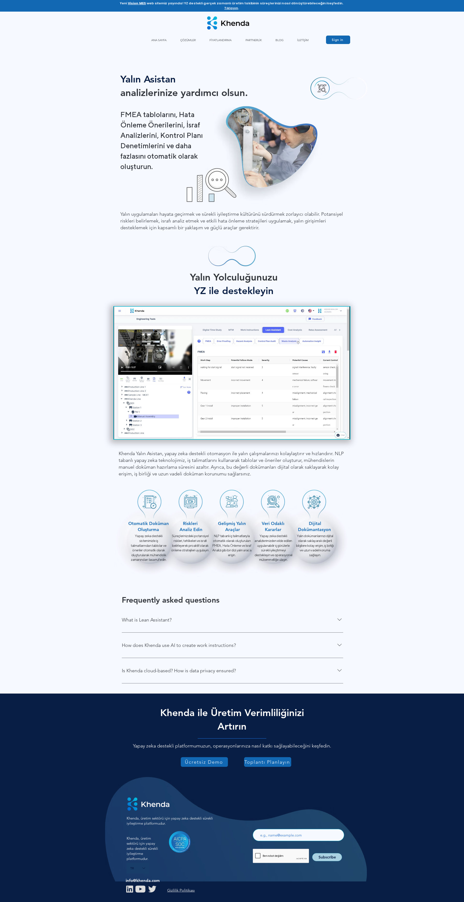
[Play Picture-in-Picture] (335, 432)
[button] (187, 40)
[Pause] (120, 432)
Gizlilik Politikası (181, 890)
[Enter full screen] (343, 432)
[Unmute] (128, 432)
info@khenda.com (143, 880)
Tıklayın (231, 8)
